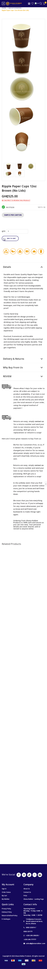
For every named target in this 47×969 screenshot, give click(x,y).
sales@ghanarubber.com (35, 943)
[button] (18, 242)
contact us (39, 465)
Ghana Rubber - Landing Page (34, 899)
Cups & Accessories (14, 8)
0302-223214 (30, 927)
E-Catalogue (6, 919)
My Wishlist (5, 899)
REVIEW (7, 376)
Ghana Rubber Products (23, 956)
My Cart (4, 896)
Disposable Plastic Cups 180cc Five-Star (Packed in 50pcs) (23, 644)
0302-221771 (28, 931)
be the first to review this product (16, 200)
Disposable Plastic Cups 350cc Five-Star (23, 583)
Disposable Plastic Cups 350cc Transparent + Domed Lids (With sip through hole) (23, 833)
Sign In (4, 889)
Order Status (6, 892)
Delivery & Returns (13, 358)
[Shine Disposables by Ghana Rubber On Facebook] (19, 875)
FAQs (25, 896)
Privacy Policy (6, 909)
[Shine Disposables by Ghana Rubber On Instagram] (24, 875)
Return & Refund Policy (9, 915)
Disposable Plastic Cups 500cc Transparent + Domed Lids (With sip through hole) (23, 708)
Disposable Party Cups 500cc (23, 768)
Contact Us (27, 892)
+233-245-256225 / (32, 935)
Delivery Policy (7, 912)
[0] (44, 3)
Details (7, 267)
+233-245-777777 (30, 939)
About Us (27, 889)
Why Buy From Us (13, 367)
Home (4, 8)
